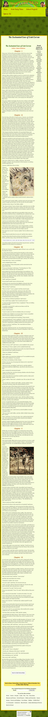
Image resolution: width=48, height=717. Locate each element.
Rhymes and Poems (11, 698)
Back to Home (8, 683)
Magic (25, 700)
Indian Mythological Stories (35, 702)
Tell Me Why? (36, 700)
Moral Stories (24, 702)
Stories (8, 700)
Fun (27, 695)
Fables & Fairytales (32, 683)
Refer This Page (24, 684)
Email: (14, 690)
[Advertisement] (24, 26)
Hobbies (30, 700)
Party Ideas (32, 695)
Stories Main (16, 683)
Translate (28, 715)
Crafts (20, 695)
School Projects (23, 683)
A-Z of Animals (10, 702)
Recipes (16, 695)
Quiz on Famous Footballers (39, 80)
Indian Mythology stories (39, 73)
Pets (24, 695)
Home (7, 695)
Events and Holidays (16, 700)
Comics (12, 695)
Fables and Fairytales (30, 698)
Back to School (9, 705)
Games (38, 698)
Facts (23, 700)
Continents (17, 702)
